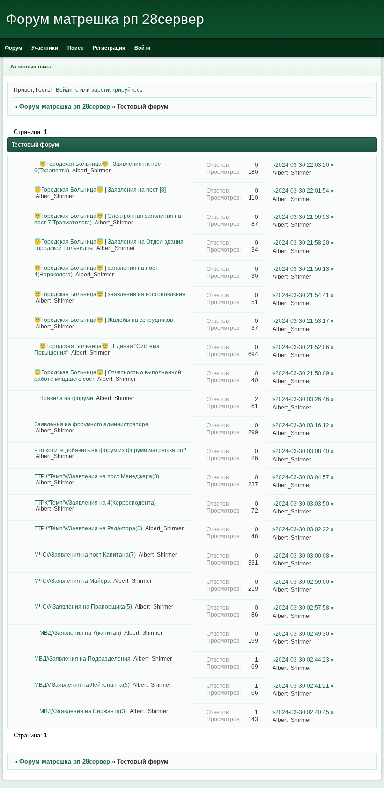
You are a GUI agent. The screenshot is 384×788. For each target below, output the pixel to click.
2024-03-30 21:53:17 (302, 321)
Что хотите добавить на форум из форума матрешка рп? (110, 450)
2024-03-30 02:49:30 (302, 634)
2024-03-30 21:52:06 (302, 347)
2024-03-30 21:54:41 (302, 295)
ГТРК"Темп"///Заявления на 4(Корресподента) (95, 502)
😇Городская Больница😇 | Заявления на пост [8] (100, 189)
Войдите (67, 90)
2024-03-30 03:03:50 (302, 503)
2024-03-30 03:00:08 (302, 555)
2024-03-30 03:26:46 (302, 399)
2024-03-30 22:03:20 (302, 165)
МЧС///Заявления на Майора (72, 581)
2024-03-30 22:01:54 (302, 190)
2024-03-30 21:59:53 (302, 217)
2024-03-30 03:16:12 (302, 425)
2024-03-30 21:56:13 (302, 269)
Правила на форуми (66, 398)
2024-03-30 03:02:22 (302, 529)
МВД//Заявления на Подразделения (82, 658)
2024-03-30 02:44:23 (302, 659)
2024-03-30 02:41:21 (302, 686)
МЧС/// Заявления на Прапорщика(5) (83, 606)
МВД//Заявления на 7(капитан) (80, 633)
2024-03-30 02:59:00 (302, 582)
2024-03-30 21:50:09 (302, 373)
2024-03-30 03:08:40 (302, 451)
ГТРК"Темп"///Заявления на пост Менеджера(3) (96, 476)
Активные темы (30, 66)
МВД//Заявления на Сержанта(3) (83, 711)
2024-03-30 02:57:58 (302, 607)
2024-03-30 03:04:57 (302, 477)
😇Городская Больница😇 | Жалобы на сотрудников (103, 320)
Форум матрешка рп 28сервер (64, 106)
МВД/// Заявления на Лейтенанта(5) (82, 685)
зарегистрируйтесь (116, 90)
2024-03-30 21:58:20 (302, 242)
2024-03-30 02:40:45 (302, 712)
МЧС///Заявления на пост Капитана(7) (85, 554)
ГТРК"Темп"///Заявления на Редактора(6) (88, 528)
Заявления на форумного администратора (91, 424)
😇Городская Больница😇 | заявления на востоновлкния (109, 294)
